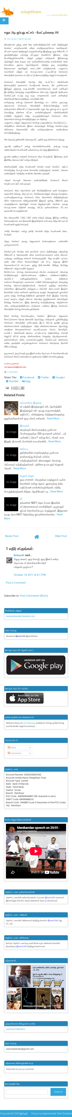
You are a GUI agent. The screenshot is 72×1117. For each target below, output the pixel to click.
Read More (53, 418)
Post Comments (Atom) (34, 595)
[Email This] (13, 388)
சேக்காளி (19, 555)
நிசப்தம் (24, 1113)
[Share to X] (19, 388)
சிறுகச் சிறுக (27, 475)
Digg (27, 381)
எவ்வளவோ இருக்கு (31, 402)
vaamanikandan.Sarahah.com (20, 616)
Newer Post (12, 536)
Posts (13, 748)
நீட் (21, 498)
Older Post (61, 536)
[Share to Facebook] (22, 388)
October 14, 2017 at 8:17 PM (30, 574)
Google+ (60, 377)
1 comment (12, 372)
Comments (15, 753)
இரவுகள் (24, 425)
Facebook (28, 377)
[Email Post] (6, 387)
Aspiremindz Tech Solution (57, 1113)
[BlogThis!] (16, 388)
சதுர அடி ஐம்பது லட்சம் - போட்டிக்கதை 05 (31, 32)
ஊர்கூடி (24, 448)
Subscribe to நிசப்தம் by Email (20, 1069)
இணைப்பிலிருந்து (28, 723)
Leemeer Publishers (15, 1029)
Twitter (44, 377)
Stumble (13, 381)
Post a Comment (16, 582)
